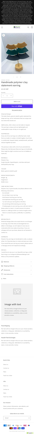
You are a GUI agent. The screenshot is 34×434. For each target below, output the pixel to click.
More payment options (17, 110)
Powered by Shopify (21, 431)
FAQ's (4, 371)
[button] (2, 27)
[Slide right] (20, 77)
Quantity (3, 92)
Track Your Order (7, 375)
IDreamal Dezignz (15, 431)
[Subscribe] (29, 418)
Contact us (6, 368)
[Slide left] (13, 77)
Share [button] (4, 278)
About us (5, 364)
